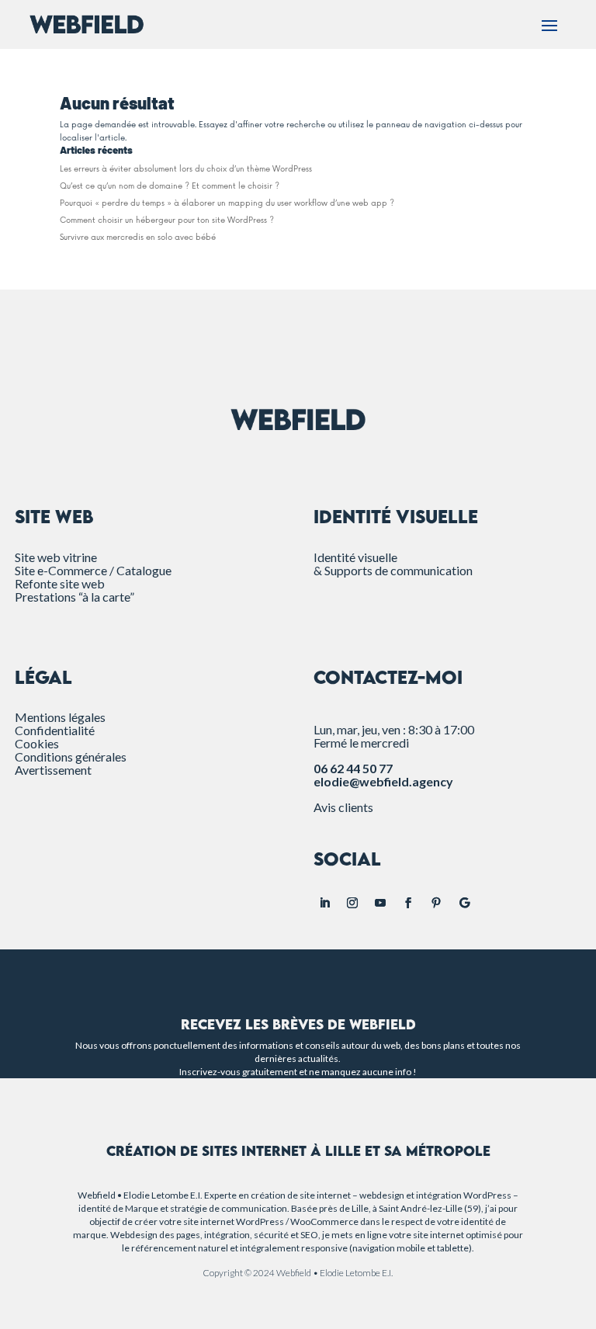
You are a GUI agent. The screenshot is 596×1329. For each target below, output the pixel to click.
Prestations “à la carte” (74, 596)
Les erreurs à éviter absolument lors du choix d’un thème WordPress (186, 169)
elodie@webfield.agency (383, 781)
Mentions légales (60, 717)
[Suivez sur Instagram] (352, 903)
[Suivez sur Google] (464, 903)
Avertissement (53, 769)
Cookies (37, 743)
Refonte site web (60, 583)
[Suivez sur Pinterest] (436, 903)
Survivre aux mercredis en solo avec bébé (138, 237)
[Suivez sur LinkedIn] (324, 903)
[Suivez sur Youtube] (380, 903)
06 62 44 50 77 (353, 768)
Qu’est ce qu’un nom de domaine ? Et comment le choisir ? (169, 186)
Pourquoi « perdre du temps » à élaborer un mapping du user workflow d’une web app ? (227, 203)
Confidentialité (55, 730)
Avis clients (343, 807)
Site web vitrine (56, 557)
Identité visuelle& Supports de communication (393, 564)
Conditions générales (70, 756)
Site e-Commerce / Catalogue (93, 570)
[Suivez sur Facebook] (408, 903)
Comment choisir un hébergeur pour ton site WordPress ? (167, 220)
